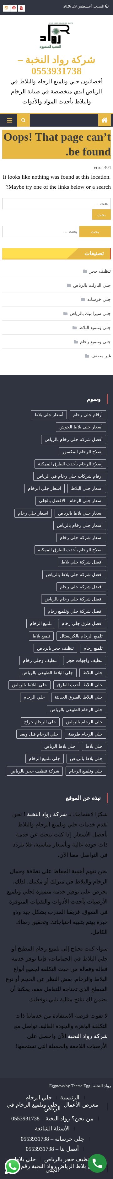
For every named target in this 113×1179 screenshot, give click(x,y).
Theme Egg (80, 1085)
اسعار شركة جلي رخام (81, 537)
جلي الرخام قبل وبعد (39, 734)
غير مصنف (101, 356)
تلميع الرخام (41, 623)
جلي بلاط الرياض (60, 746)
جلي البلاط (93, 672)
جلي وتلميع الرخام (86, 771)
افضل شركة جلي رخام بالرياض (74, 599)
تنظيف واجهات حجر (85, 660)
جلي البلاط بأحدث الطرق (80, 685)
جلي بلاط (94, 746)
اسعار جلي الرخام (44, 488)
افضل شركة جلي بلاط (82, 562)
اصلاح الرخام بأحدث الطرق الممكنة (70, 550)
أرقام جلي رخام (88, 414)
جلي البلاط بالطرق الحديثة (79, 697)
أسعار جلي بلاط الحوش (81, 427)
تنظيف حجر (100, 271)
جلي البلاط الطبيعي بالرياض (47, 672)
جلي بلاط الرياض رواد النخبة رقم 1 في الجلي (52, 1168)
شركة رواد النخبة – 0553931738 (56, 65)
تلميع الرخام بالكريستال (81, 636)
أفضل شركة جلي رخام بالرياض (74, 439)
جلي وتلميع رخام (95, 341)
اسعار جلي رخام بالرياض (80, 525)
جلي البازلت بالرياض (92, 285)
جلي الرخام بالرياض (84, 722)
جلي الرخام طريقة (85, 734)
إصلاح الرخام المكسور (82, 451)
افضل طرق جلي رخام (82, 623)
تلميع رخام (93, 648)
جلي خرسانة (99, 299)
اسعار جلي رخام (33, 513)
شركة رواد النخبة (47, 814)
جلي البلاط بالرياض (29, 685)
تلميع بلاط (41, 636)
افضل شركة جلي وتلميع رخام (75, 611)
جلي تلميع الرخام (44, 758)
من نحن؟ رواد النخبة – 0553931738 (52, 1118)
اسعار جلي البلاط (87, 488)
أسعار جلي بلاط (48, 414)
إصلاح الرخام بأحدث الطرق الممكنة (70, 464)
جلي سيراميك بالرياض (90, 313)
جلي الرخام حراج (40, 722)
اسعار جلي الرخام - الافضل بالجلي (71, 500)
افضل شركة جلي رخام (81, 586)
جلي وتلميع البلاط (95, 327)
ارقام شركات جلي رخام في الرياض (70, 476)
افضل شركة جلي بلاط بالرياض (74, 574)
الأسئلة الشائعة (52, 1128)
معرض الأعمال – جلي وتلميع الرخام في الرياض (52, 1107)
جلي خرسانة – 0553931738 (52, 1139)
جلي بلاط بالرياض (86, 758)
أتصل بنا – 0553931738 (52, 1149)
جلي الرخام (34, 697)
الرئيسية (69, 1097)
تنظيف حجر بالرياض (55, 648)
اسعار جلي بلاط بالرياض (80, 513)
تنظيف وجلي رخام (40, 660)
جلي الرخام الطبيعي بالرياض (76, 709)
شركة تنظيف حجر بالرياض (34, 771)
